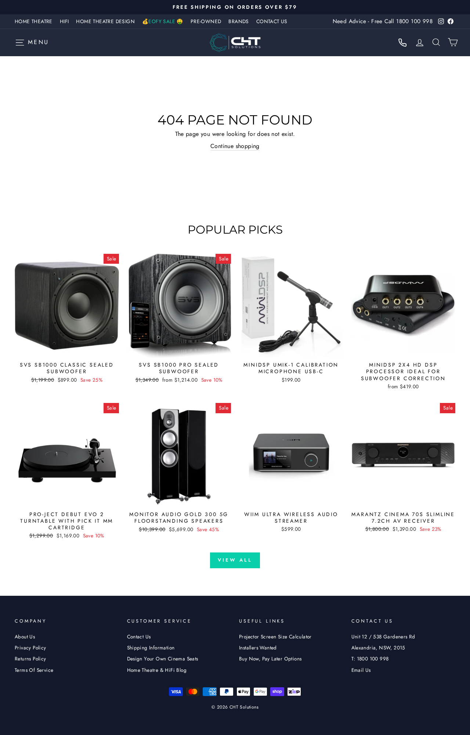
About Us (25, 636)
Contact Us (272, 21)
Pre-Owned (206, 21)
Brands (238, 21)
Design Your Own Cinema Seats (162, 658)
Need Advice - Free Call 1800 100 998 (383, 21)
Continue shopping (235, 146)
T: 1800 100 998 (370, 658)
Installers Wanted (258, 647)
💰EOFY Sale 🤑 (162, 21)
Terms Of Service (34, 670)
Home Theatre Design (105, 21)
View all (235, 559)
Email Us (361, 670)
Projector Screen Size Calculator (275, 636)
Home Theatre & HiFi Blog (157, 670)
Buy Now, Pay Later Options (270, 658)
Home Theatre (34, 21)
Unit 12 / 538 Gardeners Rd (383, 636)
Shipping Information (151, 647)
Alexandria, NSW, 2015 (378, 647)
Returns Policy (30, 658)
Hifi (64, 21)
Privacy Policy (30, 647)
